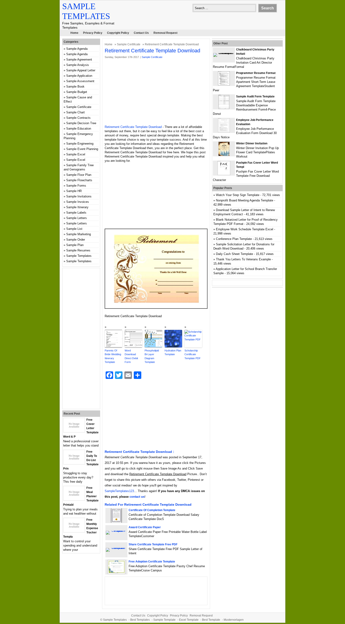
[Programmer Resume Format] (224, 84)
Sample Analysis (77, 65)
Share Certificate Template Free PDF (153, 544)
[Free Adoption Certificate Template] (116, 573)
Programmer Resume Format (256, 73)
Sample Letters (76, 218)
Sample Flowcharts (79, 180)
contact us (137, 496)
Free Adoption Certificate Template (152, 561)
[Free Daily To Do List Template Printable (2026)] (74, 463)
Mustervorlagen (234, 619)
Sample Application (79, 75)
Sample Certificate (128, 44)
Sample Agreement (79, 59)
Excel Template (189, 619)
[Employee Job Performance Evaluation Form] (224, 131)
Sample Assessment (80, 81)
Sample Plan (75, 245)
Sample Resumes (78, 250)
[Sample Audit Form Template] (223, 108)
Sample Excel (75, 154)
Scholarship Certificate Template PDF (192, 354)
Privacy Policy (92, 33)
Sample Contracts (78, 117)
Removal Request (165, 33)
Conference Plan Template (234, 239)
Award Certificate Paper (145, 527)
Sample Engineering (79, 143)
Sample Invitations (79, 196)
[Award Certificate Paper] (116, 530)
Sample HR (74, 191)
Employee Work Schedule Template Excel (244, 229)
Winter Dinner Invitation (251, 143)
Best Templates (140, 619)
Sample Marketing (78, 234)
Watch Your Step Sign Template (237, 195)
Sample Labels (76, 212)
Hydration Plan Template (173, 352)
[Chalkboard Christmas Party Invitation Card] (223, 53)
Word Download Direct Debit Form (131, 356)
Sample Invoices (77, 202)
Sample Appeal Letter (80, 70)
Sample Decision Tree (81, 123)
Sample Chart (75, 112)
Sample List (74, 229)
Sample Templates (79, 256)
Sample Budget (76, 92)
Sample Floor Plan (78, 175)
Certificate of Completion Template (152, 510)
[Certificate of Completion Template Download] (116, 521)
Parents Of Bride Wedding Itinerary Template (113, 356)
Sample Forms (76, 185)
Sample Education (78, 128)
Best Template (211, 619)
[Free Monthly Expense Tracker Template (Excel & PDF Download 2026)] (74, 531)
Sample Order (75, 239)
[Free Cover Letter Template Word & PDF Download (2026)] (74, 431)
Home (74, 33)
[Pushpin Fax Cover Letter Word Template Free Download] (224, 174)
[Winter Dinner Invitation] (224, 155)
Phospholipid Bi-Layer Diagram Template (152, 356)
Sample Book (75, 86)
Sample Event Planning (82, 149)
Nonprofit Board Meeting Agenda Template (244, 200)
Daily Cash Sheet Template (234, 254)
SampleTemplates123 (119, 491)
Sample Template (164, 619)
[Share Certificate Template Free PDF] (116, 548)
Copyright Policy (118, 33)
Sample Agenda (77, 48)
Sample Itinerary (77, 207)
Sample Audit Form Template (255, 96)
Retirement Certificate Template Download (133, 127)
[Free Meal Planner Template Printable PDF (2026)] (74, 499)
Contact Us (141, 33)
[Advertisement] (156, 92)
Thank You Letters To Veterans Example (243, 259)
